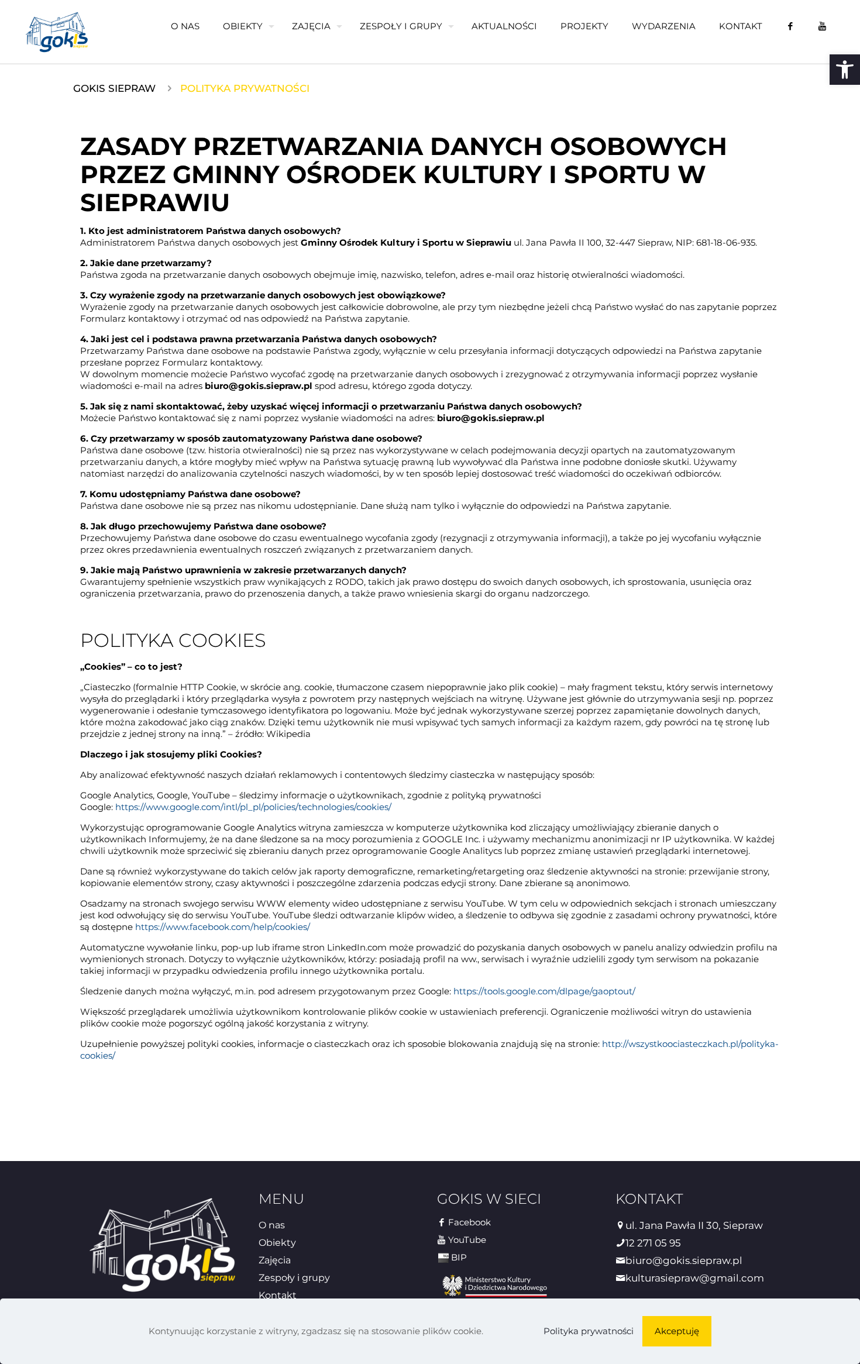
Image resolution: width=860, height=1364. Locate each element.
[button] (845, 69)
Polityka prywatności (588, 1331)
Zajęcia (275, 1260)
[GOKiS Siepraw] (57, 32)
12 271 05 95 (653, 1243)
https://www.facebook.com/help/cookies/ (222, 926)
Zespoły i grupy (294, 1277)
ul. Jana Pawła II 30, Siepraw (694, 1225)
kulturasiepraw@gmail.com (694, 1278)
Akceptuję (677, 1331)
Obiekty (277, 1242)
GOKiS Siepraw (114, 88)
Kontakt (278, 1295)
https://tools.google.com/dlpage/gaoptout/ (544, 991)
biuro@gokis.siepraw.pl (683, 1260)
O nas (272, 1225)
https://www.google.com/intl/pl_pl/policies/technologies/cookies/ (253, 806)
